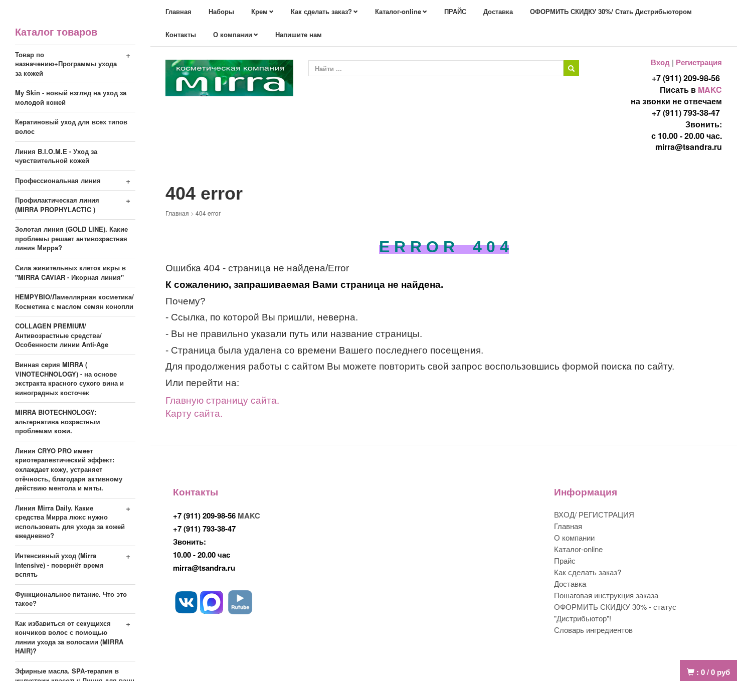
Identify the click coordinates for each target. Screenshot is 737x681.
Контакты (180, 34)
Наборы (221, 11)
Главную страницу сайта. (222, 399)
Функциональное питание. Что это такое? (71, 598)
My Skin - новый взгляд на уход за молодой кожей (70, 97)
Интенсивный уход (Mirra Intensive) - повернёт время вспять (59, 565)
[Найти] (571, 68)
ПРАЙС (455, 11)
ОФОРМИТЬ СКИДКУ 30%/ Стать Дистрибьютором (611, 11)
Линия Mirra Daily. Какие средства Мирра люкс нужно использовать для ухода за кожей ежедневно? (70, 522)
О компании (232, 34)
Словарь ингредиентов (593, 629)
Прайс (565, 560)
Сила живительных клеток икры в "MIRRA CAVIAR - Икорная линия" (70, 272)
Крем (259, 11)
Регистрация (699, 62)
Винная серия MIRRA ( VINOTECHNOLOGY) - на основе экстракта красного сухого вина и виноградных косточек (69, 378)
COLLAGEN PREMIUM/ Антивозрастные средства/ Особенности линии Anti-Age (61, 335)
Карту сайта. (194, 412)
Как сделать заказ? (321, 11)
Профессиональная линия (58, 180)
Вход (660, 62)
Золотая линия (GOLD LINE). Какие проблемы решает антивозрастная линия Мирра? (71, 238)
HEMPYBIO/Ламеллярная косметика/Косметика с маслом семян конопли (74, 301)
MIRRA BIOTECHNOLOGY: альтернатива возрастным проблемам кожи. (57, 421)
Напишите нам (298, 34)
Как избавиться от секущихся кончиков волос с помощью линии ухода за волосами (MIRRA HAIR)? (69, 637)
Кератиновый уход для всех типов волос (71, 126)
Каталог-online (398, 11)
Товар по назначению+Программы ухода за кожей (66, 64)
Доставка (498, 11)
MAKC (710, 89)
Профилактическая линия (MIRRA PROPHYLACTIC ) (57, 204)
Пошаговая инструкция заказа (606, 595)
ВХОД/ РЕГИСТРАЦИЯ (594, 514)
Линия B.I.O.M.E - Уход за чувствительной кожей (56, 155)
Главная (178, 11)
